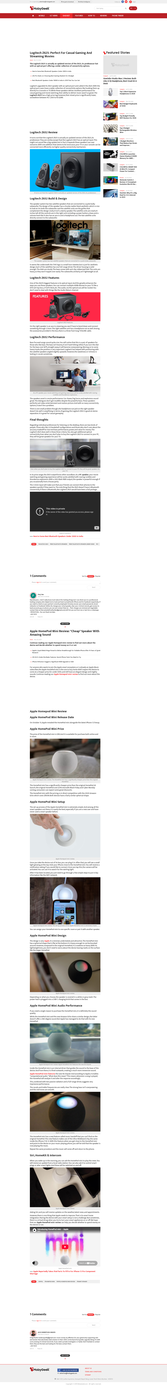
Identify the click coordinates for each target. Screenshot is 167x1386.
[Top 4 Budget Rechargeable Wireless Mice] (110, 128)
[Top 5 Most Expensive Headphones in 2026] (110, 92)
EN (131, 8)
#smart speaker (82, 1281)
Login (134, 2)
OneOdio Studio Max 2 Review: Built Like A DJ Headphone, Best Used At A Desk (120, 81)
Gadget (66, 16)
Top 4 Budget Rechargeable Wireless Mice (128, 130)
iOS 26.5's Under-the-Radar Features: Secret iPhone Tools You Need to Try (56, 657)
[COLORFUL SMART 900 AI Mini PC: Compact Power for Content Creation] (110, 167)
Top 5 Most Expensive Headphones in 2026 (128, 93)
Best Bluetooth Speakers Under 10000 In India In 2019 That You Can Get (56, 80)
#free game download (67, 2)
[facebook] (68, 1371)
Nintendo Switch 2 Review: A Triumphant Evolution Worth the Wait (128, 182)
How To (91, 16)
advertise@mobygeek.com (47, 2)
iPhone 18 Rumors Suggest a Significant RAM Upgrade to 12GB (53, 661)
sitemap (88, 1375)
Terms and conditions (93, 1371)
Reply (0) (40, 617)
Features (79, 16)
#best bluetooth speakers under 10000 (81, 544)
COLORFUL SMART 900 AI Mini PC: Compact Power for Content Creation (128, 169)
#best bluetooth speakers (58, 544)
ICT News (54, 16)
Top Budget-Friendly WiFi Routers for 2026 (128, 117)
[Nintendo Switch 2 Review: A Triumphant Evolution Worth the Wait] (110, 180)
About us (88, 1368)
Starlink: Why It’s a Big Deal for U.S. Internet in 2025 (128, 195)
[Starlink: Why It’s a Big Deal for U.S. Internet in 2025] (110, 193)
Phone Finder (117, 16)
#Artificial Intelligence (84, 2)
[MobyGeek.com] (39, 8)
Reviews (103, 16)
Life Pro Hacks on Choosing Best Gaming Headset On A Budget (53, 76)
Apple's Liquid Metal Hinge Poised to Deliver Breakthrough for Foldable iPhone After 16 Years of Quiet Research (66, 651)
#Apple (41, 1281)
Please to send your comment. (44, 582)
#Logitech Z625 (43, 544)
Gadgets (105, 76)
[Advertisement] (65, 35)
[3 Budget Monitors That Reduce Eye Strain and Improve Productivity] (110, 141)
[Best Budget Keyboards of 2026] (110, 104)
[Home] (33, 15)
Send (93, 587)
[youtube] (126, 1)
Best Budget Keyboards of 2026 (128, 105)
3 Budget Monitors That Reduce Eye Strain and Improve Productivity (128, 143)
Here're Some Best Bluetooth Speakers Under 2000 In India (51, 71)
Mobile (42, 16)
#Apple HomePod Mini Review (66, 1281)
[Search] (125, 8)
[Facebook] (122, 1)
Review (122, 178)
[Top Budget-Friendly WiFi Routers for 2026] (110, 116)
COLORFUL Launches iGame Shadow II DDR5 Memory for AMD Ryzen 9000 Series (128, 156)
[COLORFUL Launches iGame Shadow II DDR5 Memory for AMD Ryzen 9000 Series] (110, 154)
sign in (38, 582)
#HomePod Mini (50, 1281)
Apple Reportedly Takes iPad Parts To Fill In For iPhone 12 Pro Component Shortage (62, 1272)
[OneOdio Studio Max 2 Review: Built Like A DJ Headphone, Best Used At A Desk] (120, 64)
